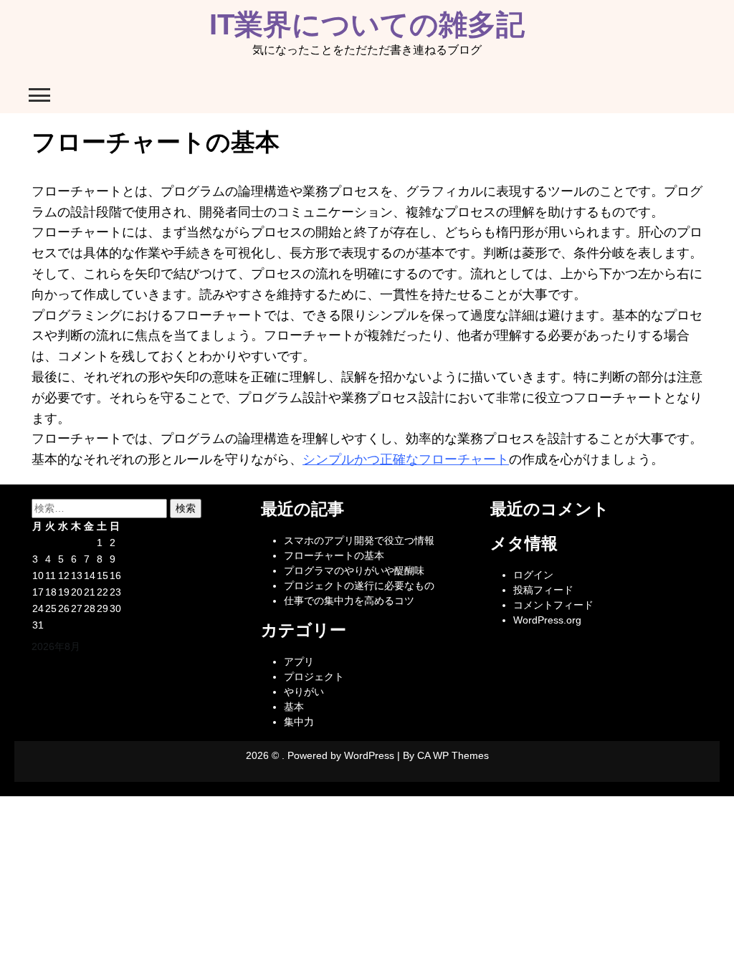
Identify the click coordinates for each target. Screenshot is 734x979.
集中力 (299, 721)
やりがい (304, 691)
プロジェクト (314, 676)
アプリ (299, 661)
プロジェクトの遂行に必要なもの (359, 585)
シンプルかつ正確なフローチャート (405, 459)
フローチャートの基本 (334, 555)
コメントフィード (553, 605)
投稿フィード (543, 590)
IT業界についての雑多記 (367, 24)
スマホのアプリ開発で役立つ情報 (359, 540)
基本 (294, 706)
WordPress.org (547, 620)
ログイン (533, 575)
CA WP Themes (453, 755)
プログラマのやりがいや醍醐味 (354, 570)
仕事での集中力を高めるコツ (349, 600)
